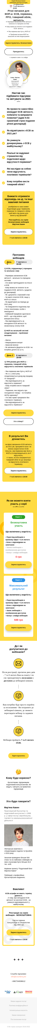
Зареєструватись (18, 232)
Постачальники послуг (18, 1019)
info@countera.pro (18, 977)
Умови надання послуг (18, 1001)
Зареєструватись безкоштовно (18, 43)
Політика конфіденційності (18, 1005)
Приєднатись (18, 52)
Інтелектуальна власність (18, 1010)
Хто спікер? (18, 421)
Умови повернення (18, 1015)
